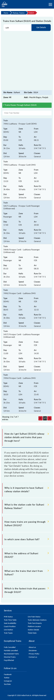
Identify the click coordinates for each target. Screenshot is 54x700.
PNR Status (8, 617)
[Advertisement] (27, 61)
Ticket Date (32, 633)
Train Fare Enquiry (35, 623)
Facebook (8, 675)
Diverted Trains (10, 657)
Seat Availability (10, 623)
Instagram (8, 681)
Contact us (33, 657)
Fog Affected (9, 660)
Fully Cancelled (9, 647)
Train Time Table (10, 620)
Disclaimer (33, 651)
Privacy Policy (34, 654)
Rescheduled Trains (11, 654)
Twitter (6, 678)
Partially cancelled (11, 651)
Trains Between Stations (37, 620)
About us (32, 647)
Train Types (8, 633)
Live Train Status (34, 617)
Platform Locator (34, 627)
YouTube (7, 684)
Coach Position (10, 627)
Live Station (8, 630)
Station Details (33, 630)
